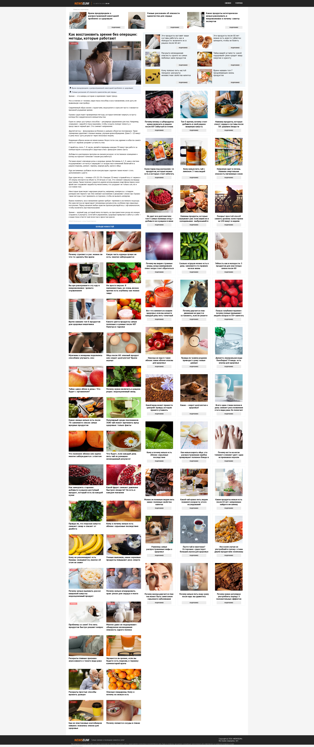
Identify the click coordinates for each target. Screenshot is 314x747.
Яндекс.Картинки (91, 221)
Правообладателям (77, 746)
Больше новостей (105, 226)
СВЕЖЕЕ (228, 3)
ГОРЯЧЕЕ (239, 3)
